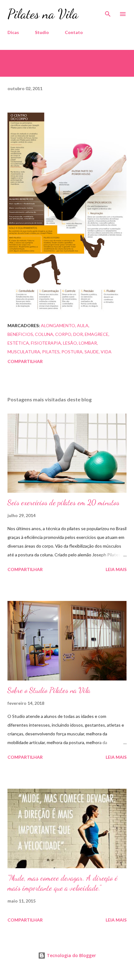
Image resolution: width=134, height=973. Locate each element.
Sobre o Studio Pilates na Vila (48, 690)
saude (91, 351)
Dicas (13, 32)
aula (83, 325)
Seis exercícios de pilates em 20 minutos (63, 502)
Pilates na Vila (42, 14)
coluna (44, 334)
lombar (88, 343)
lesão (70, 343)
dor (78, 334)
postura (72, 351)
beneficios (20, 334)
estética (18, 343)
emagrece (96, 334)
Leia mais (116, 569)
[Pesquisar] (108, 11)
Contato (74, 32)
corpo (63, 334)
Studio (42, 32)
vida (106, 351)
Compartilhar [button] (25, 361)
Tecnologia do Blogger (70, 955)
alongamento (58, 325)
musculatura (23, 351)
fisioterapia (46, 343)
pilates (51, 351)
